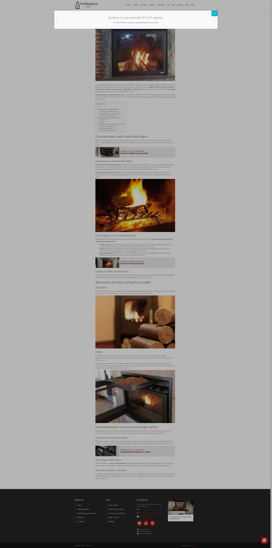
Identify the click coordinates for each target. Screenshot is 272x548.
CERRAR (214, 13)
